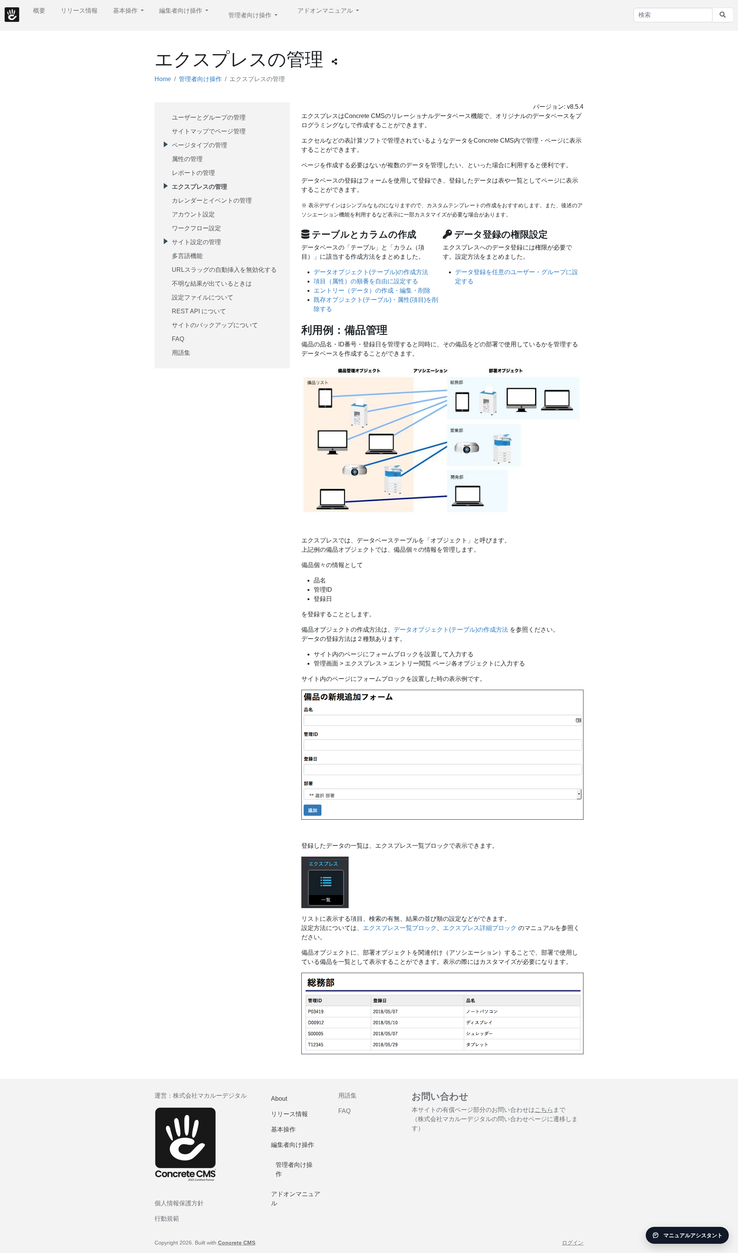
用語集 (181, 352)
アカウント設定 (193, 214)
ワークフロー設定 (196, 228)
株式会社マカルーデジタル (210, 1095)
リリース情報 (79, 10)
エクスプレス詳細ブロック (480, 928)
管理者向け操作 (250, 15)
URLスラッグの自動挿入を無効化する (224, 269)
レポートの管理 (193, 173)
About (279, 1098)
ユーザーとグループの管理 (209, 117)
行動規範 (167, 1218)
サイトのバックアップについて (215, 325)
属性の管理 (187, 159)
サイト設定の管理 (196, 242)
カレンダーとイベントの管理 (212, 200)
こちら (544, 1110)
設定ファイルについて (202, 297)
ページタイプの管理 (199, 145)
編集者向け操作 (181, 10)
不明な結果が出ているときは (212, 283)
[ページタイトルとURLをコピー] (334, 62)
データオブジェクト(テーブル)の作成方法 (371, 272)
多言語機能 (187, 256)
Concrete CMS (236, 1243)
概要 (39, 10)
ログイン (572, 1243)
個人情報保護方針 (179, 1203)
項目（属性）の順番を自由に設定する (366, 281)
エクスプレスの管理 (199, 186)
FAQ (178, 339)
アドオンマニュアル (326, 10)
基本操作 (126, 10)
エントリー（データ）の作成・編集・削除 (372, 290)
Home (163, 79)
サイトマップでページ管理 (209, 131)
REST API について (199, 311)
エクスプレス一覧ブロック (400, 928)
